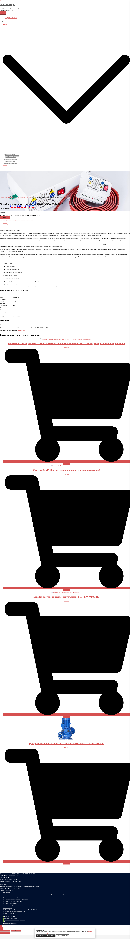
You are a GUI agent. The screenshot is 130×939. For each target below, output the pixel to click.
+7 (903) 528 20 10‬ (8, 890)
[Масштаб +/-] (18, 930)
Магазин (5, 24)
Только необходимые (62, 935)
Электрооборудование (10, 157)
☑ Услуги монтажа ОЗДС (9, 913)
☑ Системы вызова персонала (10, 903)
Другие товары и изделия (11, 163)
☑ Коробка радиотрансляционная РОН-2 (13, 905)
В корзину (5, 217)
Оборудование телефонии (11, 159)
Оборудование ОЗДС (10, 154)
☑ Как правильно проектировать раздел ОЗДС (14, 911)
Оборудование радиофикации (12, 156)
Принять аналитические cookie (45, 935)
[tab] (66, 223)
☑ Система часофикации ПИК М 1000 (12, 901)
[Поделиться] (7, 930)
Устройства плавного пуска (25, 197)
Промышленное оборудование (11, 197)
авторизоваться (21, 330)
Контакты (5, 168)
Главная (2, 197)
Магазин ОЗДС (7, 4)
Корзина (5, 166)
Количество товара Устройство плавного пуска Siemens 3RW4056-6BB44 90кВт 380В (20, 215)
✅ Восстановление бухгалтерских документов (14, 920)
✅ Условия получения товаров (10, 918)
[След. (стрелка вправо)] (7, 933)
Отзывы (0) (5, 224)
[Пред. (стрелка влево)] (2, 933)
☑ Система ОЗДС (7, 908)
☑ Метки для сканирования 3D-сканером (13, 897)
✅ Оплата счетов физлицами (10, 923)
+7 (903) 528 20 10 (11, 18)
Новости (5, 165)
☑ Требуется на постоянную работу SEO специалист (15, 899)
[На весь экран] (13, 930)
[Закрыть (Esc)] (2, 930)
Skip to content (3, 0)
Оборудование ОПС (10, 161)
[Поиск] (3, 13)
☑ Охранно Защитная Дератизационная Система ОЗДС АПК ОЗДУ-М (19, 909)
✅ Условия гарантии (8, 921)
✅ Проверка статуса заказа (9, 916)
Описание (5, 223)
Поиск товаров (3, 10)
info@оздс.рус (6, 892)
